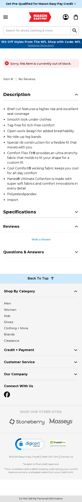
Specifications (19, 212)
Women (10, 310)
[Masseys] (61, 421)
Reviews (11, 226)
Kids (7, 316)
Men (7, 303)
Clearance (11, 341)
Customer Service (19, 362)
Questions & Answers (23, 252)
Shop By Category (19, 291)
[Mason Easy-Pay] (40, 17)
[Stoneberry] (27, 421)
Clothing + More (16, 328)
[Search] (75, 30)
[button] (30, 444)
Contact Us (66, 456)
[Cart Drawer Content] (76, 17)
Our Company (16, 374)
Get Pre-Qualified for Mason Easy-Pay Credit (39, 4)
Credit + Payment (19, 350)
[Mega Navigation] (5, 17)
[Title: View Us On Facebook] (7, 394)
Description (16, 94)
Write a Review (41, 239)
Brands (9, 334)
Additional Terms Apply (41, 45)
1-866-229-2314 (50, 456)
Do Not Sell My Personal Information (41, 498)
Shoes (8, 322)
